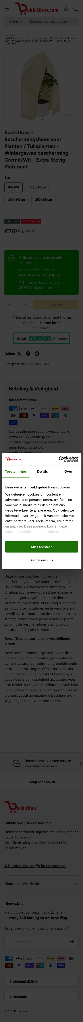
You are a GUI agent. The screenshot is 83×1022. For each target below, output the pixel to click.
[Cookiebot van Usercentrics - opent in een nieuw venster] (59, 459)
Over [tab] (68, 471)
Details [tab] (42, 471)
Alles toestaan (41, 547)
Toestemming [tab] (15, 471)
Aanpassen (39, 560)
